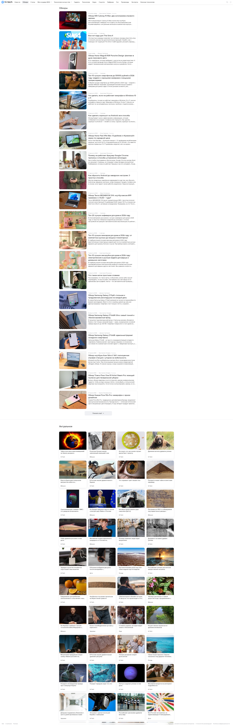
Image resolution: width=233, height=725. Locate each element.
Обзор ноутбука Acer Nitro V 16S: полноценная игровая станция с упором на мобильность (108, 356)
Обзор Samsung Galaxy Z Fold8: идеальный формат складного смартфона (110, 336)
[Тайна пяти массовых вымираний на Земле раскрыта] (72, 445)
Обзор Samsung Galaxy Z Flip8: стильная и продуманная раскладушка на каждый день (107, 296)
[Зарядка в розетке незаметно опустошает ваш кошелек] (72, 561)
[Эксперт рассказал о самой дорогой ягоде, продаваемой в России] (160, 590)
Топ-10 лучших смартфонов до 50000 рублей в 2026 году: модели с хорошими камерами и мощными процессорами (111, 78)
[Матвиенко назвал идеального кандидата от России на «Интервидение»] (102, 532)
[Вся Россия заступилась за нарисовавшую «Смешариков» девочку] (160, 706)
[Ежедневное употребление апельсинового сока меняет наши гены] (72, 590)
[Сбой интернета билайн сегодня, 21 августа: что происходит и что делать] (131, 590)
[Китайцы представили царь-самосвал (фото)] (131, 503)
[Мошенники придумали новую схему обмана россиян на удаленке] (72, 648)
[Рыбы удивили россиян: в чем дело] (72, 532)
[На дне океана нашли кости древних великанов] (160, 619)
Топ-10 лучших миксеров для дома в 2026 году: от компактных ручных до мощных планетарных (110, 236)
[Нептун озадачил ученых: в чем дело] (131, 677)
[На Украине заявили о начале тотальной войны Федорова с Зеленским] (72, 619)
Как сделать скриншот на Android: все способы (109, 116)
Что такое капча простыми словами (104, 275)
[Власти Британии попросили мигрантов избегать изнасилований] (72, 474)
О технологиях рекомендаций (204, 723)
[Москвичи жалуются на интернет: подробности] (160, 677)
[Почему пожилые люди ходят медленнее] (131, 532)
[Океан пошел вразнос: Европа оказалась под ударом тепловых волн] (160, 648)
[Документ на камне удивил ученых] (160, 532)
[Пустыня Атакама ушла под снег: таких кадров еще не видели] (131, 561)
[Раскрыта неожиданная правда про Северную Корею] (72, 677)
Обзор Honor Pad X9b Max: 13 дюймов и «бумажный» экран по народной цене (111, 137)
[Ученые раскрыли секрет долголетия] (131, 648)
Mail (3, 723)
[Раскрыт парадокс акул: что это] (102, 677)
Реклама (15, 723)
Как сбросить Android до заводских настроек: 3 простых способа (109, 177)
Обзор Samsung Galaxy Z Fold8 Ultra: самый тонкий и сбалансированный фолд (111, 316)
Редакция (170, 723)
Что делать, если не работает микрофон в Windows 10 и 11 (112, 97)
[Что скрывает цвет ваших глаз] (131, 474)
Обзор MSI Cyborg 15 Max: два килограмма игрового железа (111, 17)
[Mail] (2, 2)
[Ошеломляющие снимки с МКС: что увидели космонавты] (72, 503)
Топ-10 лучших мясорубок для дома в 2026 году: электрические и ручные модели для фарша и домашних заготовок (109, 257)
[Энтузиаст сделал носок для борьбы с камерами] (102, 706)
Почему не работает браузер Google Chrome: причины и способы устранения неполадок (108, 157)
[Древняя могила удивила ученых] (160, 445)
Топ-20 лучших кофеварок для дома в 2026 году (109, 215)
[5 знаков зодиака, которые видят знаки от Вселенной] (131, 619)
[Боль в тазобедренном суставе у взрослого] (102, 619)
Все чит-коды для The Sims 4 (100, 36)
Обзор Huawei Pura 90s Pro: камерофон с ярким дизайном (109, 396)
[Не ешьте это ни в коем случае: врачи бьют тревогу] (131, 445)
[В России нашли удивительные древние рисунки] (102, 648)
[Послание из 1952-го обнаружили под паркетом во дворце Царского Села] (160, 503)
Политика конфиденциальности (221, 723)
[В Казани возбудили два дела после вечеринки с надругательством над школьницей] (102, 561)
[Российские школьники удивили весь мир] (131, 706)
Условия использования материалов (184, 723)
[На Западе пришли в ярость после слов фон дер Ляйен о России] (102, 503)
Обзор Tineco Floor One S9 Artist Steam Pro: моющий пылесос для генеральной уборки (111, 376)
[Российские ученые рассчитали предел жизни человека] (160, 561)
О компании (8, 723)
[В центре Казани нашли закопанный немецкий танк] (102, 445)
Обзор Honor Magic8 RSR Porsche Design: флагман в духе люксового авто (111, 57)
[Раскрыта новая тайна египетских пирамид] (160, 474)
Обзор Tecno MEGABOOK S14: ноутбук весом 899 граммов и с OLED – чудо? (109, 196)
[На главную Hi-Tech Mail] (8, 2)
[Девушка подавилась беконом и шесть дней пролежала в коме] (72, 706)
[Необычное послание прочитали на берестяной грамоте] (102, 590)
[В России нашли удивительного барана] (102, 474)
